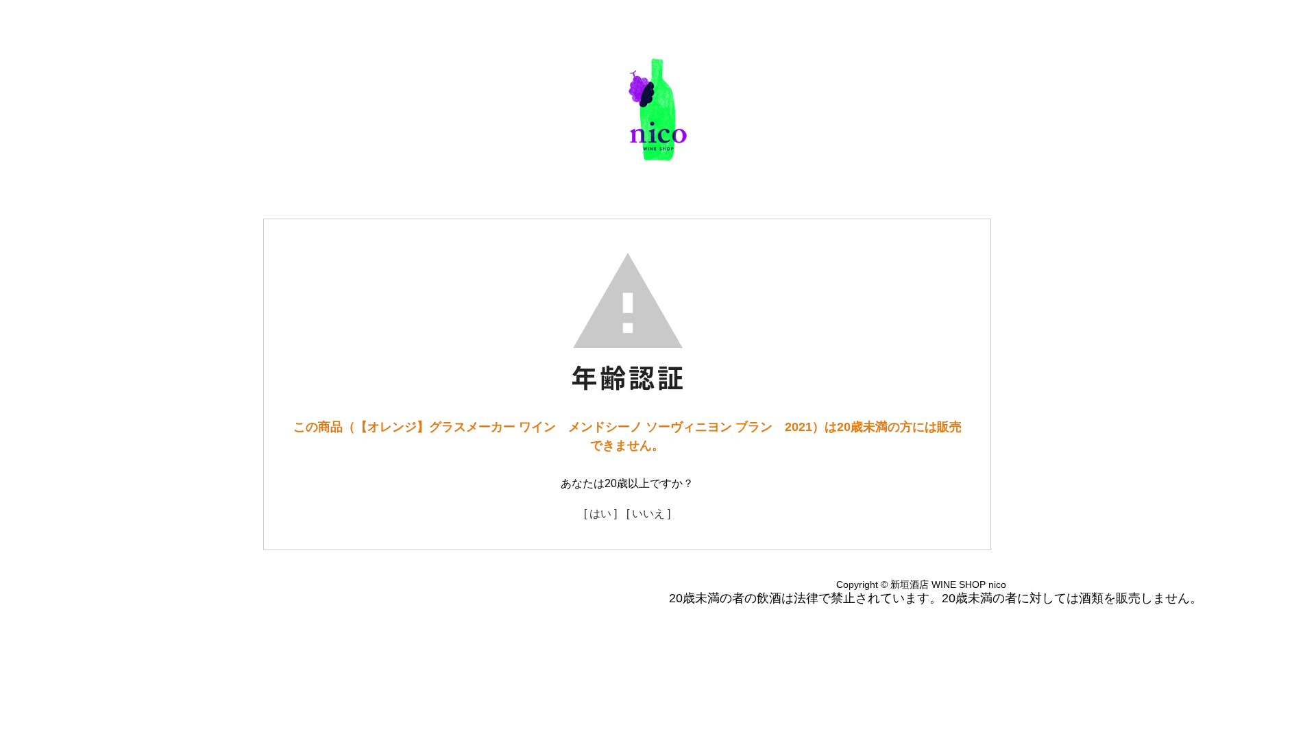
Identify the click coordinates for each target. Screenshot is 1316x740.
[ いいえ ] (648, 513)
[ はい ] (600, 513)
